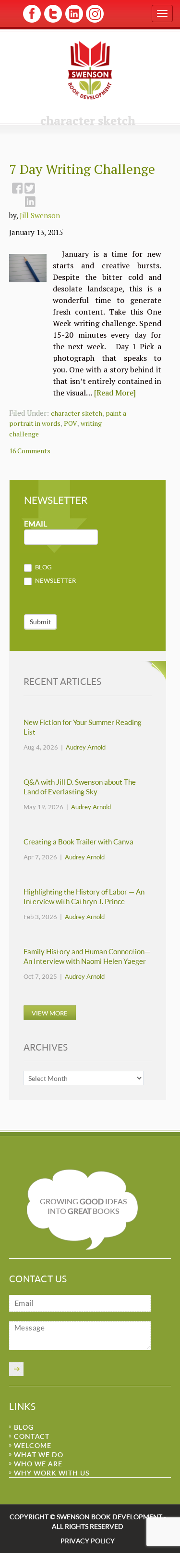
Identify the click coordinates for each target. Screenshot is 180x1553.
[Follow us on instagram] (94, 21)
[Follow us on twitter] (52, 21)
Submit (40, 622)
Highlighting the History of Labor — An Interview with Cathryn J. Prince (84, 896)
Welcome (32, 1445)
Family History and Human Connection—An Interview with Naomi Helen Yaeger (87, 956)
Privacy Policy (87, 1541)
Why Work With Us (51, 1473)
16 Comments (29, 450)
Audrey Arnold (86, 747)
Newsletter (55, 580)
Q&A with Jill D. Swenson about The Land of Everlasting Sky (80, 786)
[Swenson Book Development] (90, 70)
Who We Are (38, 1464)
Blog (43, 567)
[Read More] (115, 392)
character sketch (76, 413)
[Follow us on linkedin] (73, 21)
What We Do (38, 1454)
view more (50, 1012)
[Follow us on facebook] (32, 21)
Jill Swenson (40, 215)
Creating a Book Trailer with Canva (78, 841)
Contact (31, 1436)
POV (70, 423)
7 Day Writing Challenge (82, 169)
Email (35, 523)
